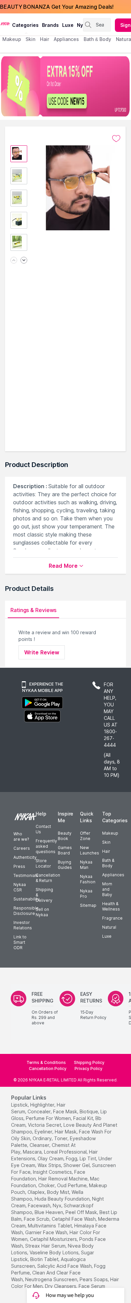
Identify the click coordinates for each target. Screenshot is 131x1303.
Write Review (41, 652)
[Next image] (23, 261)
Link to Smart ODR (20, 942)
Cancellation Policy (48, 1068)
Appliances (113, 874)
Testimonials (25, 875)
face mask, (65, 1111)
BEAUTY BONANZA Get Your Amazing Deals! (57, 6)
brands (50, 25)
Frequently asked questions (46, 846)
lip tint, (88, 1158)
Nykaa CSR (19, 887)
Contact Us (43, 829)
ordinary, (43, 1138)
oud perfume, (72, 1185)
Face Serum (92, 1286)
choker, (47, 1185)
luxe (68, 25)
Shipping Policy (89, 1062)
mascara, (33, 1152)
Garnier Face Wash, (46, 1232)
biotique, (89, 1111)
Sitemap (88, 905)
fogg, (72, 1158)
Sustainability (26, 898)
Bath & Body (108, 863)
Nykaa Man (86, 864)
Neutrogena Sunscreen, (51, 1279)
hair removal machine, (63, 1178)
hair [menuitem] (44, 39)
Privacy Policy (88, 1068)
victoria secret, (45, 1125)
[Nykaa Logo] (5, 23)
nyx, (57, 1205)
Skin (106, 842)
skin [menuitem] (30, 39)
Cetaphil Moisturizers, (54, 1239)
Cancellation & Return (48, 878)
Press (19, 866)
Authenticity (25, 857)
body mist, (58, 1192)
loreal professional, (66, 1152)
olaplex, (37, 1192)
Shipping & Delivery (44, 895)
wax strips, (50, 1165)
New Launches (89, 850)
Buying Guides (65, 864)
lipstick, (20, 1105)
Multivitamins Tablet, (50, 1225)
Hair (106, 851)
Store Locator (43, 863)
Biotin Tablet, (44, 1259)
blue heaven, (49, 1212)
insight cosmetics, (53, 1172)
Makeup (110, 833)
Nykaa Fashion (87, 879)
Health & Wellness (111, 906)
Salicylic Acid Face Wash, (65, 1266)
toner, (61, 1138)
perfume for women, (49, 1118)
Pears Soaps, (94, 1279)
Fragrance (112, 918)
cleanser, (40, 1145)
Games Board (65, 850)
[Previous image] (13, 261)
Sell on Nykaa (42, 912)
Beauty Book (65, 836)
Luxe (107, 936)
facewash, (39, 1205)
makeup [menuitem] (11, 39)
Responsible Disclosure (26, 910)
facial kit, (83, 1118)
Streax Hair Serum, (46, 1246)
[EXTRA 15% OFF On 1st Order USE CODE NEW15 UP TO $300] (65, 86)
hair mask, (66, 1131)
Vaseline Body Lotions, (55, 1252)
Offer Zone (85, 836)
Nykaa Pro (86, 893)
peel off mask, (82, 1212)
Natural (109, 927)
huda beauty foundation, (63, 1199)
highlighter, (42, 1105)
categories (25, 25)
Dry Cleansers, (61, 1286)
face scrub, (37, 1219)
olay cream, (51, 1158)
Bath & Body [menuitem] (97, 39)
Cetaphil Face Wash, (74, 1219)
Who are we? (21, 836)
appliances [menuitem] (66, 39)
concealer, (40, 1111)
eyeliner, (44, 1131)
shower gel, (77, 1165)
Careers (21, 848)
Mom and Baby (107, 889)
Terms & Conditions (46, 1062)
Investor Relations (22, 925)
